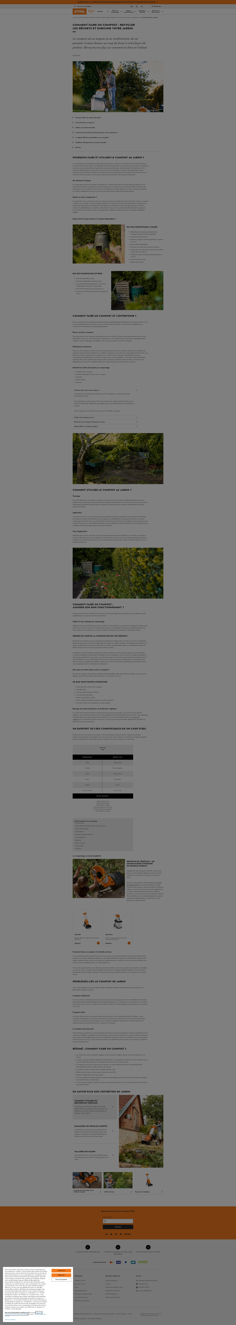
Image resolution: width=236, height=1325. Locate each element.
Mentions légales (10, 1320)
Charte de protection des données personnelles (23, 1313)
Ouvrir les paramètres (61, 1279)
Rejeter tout (61, 1275)
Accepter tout (61, 1270)
